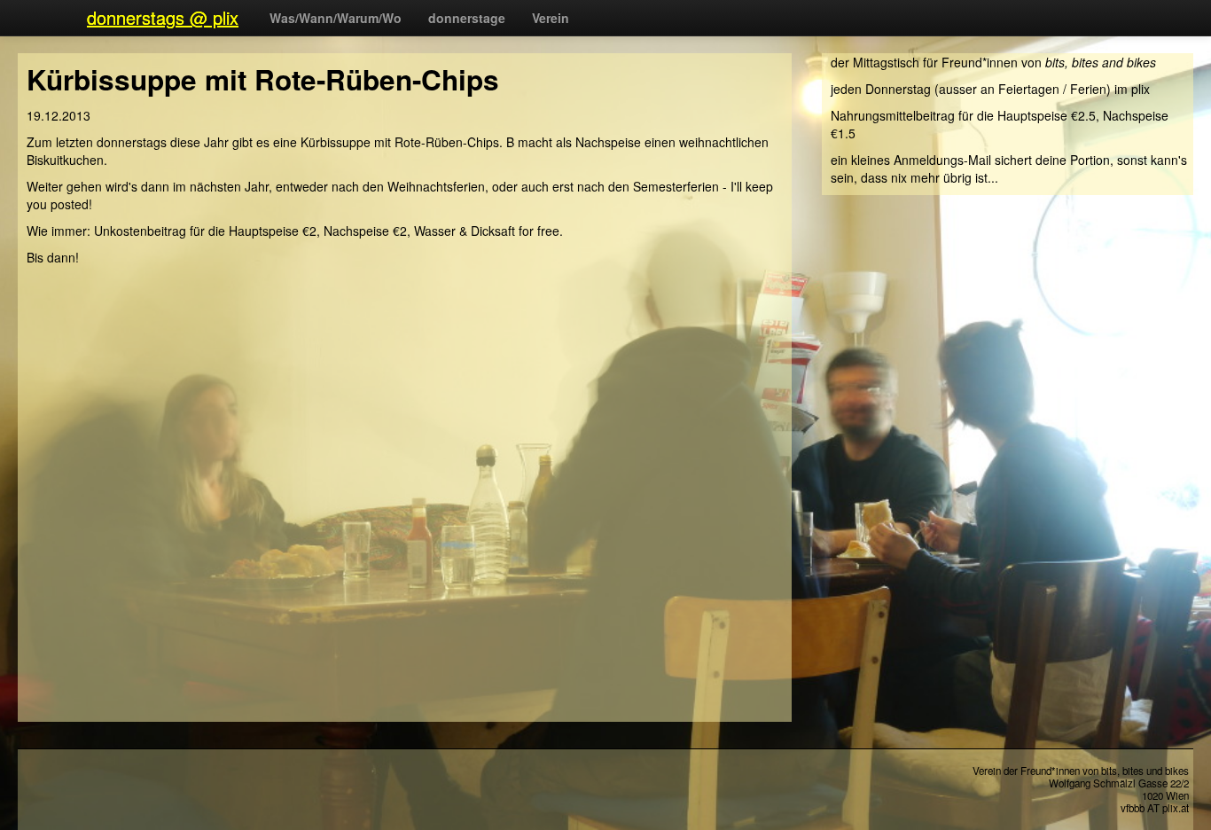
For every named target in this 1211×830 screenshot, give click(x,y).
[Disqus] (409, 496)
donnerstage (466, 18)
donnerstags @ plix (162, 17)
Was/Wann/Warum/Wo (336, 18)
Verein (550, 18)
